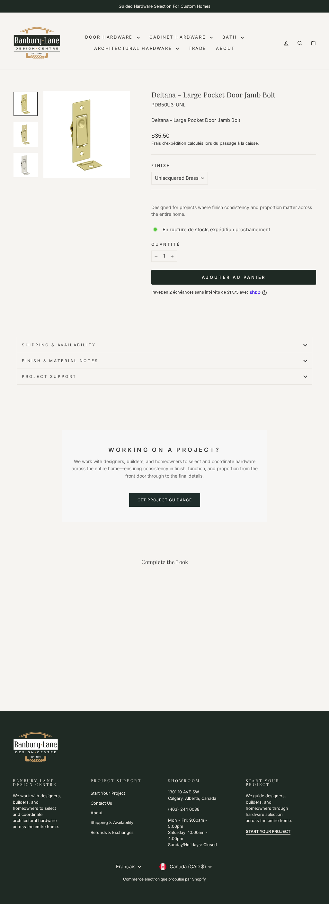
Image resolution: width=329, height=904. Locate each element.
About (225, 48)
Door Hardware (110, 37)
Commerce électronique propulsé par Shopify (164, 879)
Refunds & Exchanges (112, 832)
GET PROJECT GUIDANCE (165, 500)
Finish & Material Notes (60, 360)
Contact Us (101, 803)
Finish (161, 165)
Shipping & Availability (59, 344)
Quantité (165, 244)
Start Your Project (108, 793)
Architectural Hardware (134, 48)
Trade (197, 48)
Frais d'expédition (168, 143)
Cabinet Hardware (178, 37)
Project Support (49, 376)
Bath (230, 37)
